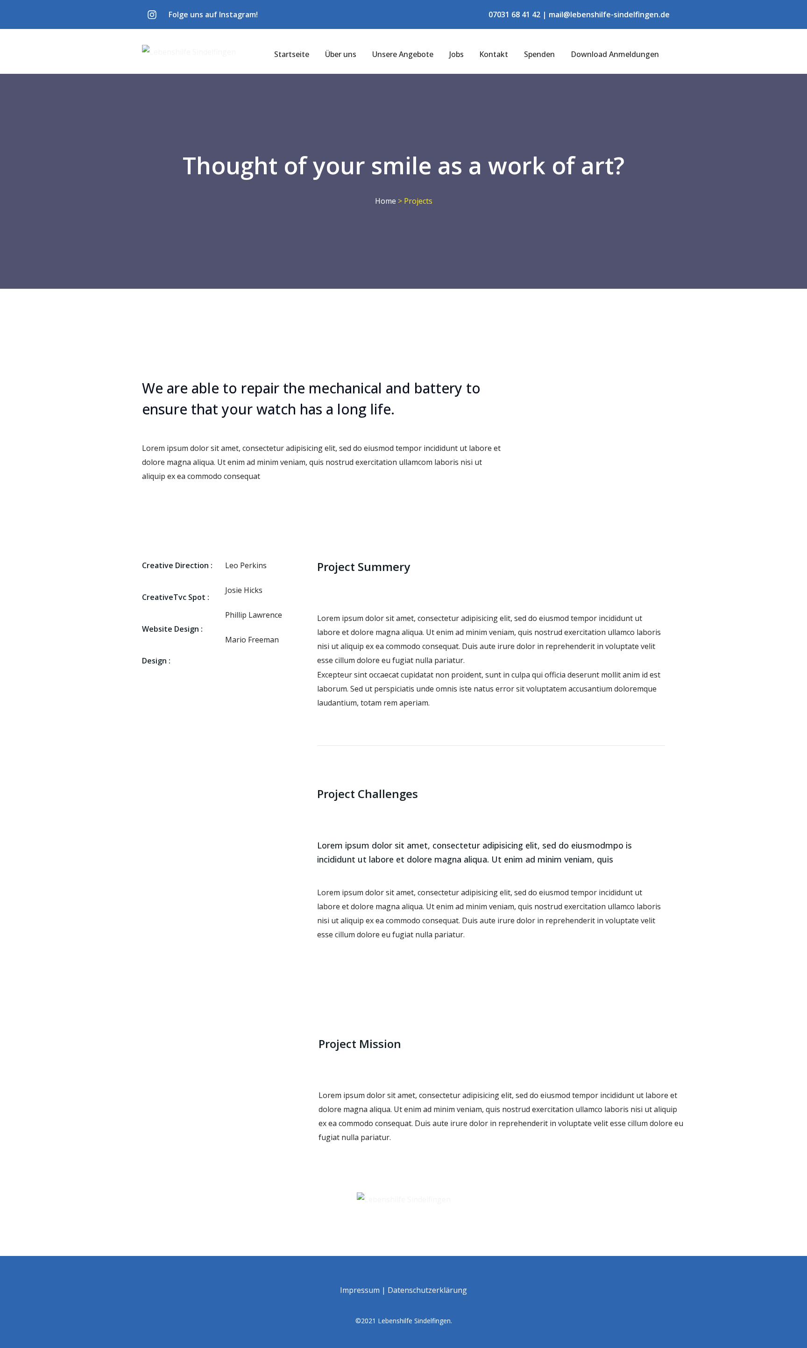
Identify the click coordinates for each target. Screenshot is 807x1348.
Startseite (291, 54)
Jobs (456, 54)
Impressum (360, 1290)
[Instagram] (152, 14)
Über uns (340, 54)
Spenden (539, 54)
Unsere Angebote (402, 54)
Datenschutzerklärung (427, 1290)
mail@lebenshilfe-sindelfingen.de (609, 14)
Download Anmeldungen (615, 54)
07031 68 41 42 (514, 14)
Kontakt (493, 54)
